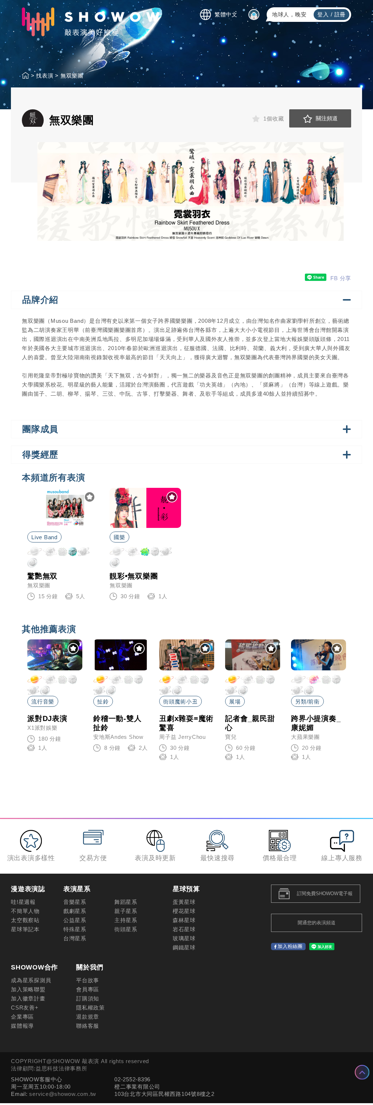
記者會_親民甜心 (250, 723)
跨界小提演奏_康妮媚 (316, 723)
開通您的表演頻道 (316, 922)
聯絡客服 (87, 1026)
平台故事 (87, 980)
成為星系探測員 (31, 980)
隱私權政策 (90, 1007)
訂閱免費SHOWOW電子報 (325, 893)
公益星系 (74, 920)
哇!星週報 (23, 902)
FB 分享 (340, 278)
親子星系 (125, 911)
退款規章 (87, 1017)
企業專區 (22, 1017)
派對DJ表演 (47, 718)
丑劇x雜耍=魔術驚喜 (186, 723)
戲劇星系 (74, 911)
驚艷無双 (42, 576)
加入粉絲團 (290, 946)
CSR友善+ (25, 1007)
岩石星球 (184, 929)
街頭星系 (125, 929)
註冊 (340, 14)
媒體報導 (22, 1026)
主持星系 (125, 920)
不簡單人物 (25, 911)
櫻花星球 (184, 911)
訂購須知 (87, 998)
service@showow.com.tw (62, 1094)
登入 (323, 14)
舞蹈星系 (125, 902)
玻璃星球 (184, 938)
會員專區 (87, 989)
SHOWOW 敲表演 (91, 21)
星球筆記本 (25, 929)
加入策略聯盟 (28, 989)
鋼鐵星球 (184, 947)
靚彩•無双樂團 (134, 576)
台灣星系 (74, 938)
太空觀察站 (25, 920)
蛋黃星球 (184, 902)
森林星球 (184, 920)
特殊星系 (74, 929)
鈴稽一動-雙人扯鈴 (117, 723)
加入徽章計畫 (28, 998)
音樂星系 (74, 902)
